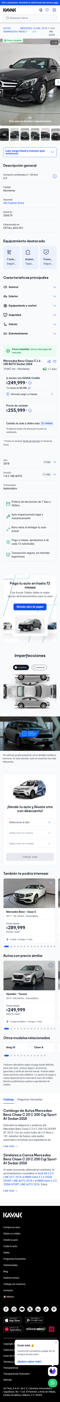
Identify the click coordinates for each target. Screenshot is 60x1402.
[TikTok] (46, 1309)
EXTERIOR (22, 667)
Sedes (6, 1252)
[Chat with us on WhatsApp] (53, 1383)
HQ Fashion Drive (13, 203)
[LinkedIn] (38, 1309)
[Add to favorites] (51, 883)
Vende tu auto (10, 1240)
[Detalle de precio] (30, 383)
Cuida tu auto (10, 1246)
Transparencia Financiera (16, 1373)
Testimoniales (10, 1265)
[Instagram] (14, 1309)
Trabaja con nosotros (14, 1284)
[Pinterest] (54, 1309)
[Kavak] (8, 10)
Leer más (8, 1146)
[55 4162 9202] (41, 10)
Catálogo (8, 1099)
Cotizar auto (30, 856)
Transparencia (10, 1367)
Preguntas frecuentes (29, 1099)
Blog (5, 1271)
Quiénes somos (11, 1277)
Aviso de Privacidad (13, 1356)
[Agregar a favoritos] (55, 362)
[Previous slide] (5, 257)
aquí (56, 2)
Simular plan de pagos (30, 606)
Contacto (8, 1290)
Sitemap (7, 1379)
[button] (47, 423)
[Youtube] (22, 1309)
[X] (30, 1309)
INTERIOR (40, 667)
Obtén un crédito (11, 1233)
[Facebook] (6, 1309)
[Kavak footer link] (12, 1216)
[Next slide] (55, 257)
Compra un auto (11, 1227)
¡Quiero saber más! (29, 1361)
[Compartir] (49, 362)
